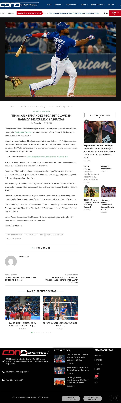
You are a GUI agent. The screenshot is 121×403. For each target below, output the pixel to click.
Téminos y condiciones (106, 167)
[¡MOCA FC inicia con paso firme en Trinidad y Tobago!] (91, 192)
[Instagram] (107, 13)
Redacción (37, 123)
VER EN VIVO (115, 13)
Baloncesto (71, 5)
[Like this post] (34, 248)
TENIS (96, 373)
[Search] (120, 5)
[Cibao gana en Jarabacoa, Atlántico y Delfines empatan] (59, 381)
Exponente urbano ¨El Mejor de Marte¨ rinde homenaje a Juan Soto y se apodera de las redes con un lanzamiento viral (99, 151)
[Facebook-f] (111, 398)
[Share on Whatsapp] (41, 248)
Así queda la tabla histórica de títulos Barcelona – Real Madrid (74, 13)
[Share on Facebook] (36, 248)
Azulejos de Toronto (23, 132)
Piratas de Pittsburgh (55, 234)
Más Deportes (97, 5)
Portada (13, 107)
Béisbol (58, 5)
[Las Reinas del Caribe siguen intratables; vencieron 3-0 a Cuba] (22, 308)
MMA (96, 383)
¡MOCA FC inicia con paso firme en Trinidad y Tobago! (91, 203)
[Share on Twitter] (39, 248)
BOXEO (97, 369)
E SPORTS (98, 360)
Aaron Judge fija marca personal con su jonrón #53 (47, 157)
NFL (96, 378)
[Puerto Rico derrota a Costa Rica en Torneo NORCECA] (60, 308)
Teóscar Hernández (13, 238)
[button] (45, 13)
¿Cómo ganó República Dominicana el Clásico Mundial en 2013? (107, 204)
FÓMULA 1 (98, 355)
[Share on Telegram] (44, 248)
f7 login (87, 169)
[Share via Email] (49, 248)
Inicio (49, 5)
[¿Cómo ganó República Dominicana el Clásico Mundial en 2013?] (108, 192)
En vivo (111, 5)
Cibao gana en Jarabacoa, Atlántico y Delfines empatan (78, 380)
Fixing (86, 166)
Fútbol (83, 5)
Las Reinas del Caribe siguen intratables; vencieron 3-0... (77, 357)
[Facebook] (104, 13)
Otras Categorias (103, 350)
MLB (41, 234)
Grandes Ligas (31, 234)
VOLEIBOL (98, 364)
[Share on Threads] (46, 248)
